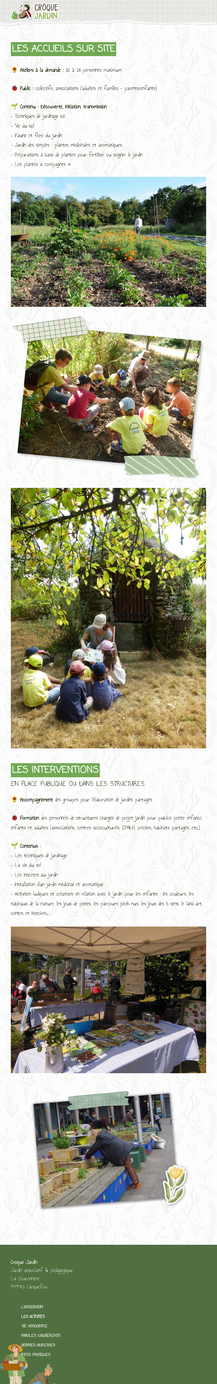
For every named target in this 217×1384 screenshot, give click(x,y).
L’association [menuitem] (32, 1307)
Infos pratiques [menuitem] (35, 1354)
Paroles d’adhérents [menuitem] (40, 1335)
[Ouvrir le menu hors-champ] (203, 13)
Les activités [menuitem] (33, 1316)
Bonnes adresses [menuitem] (38, 1345)
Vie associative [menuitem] (34, 1326)
